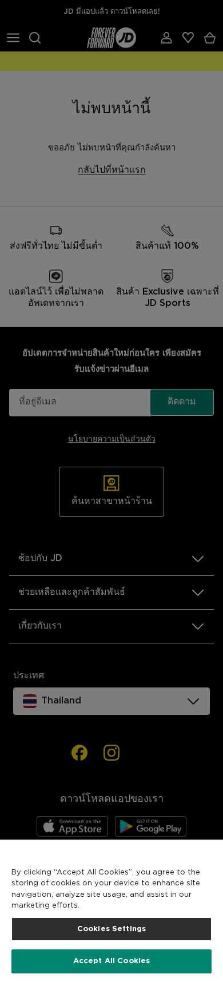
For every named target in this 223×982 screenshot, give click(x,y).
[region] (111, 911)
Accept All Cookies (111, 961)
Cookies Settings (111, 929)
